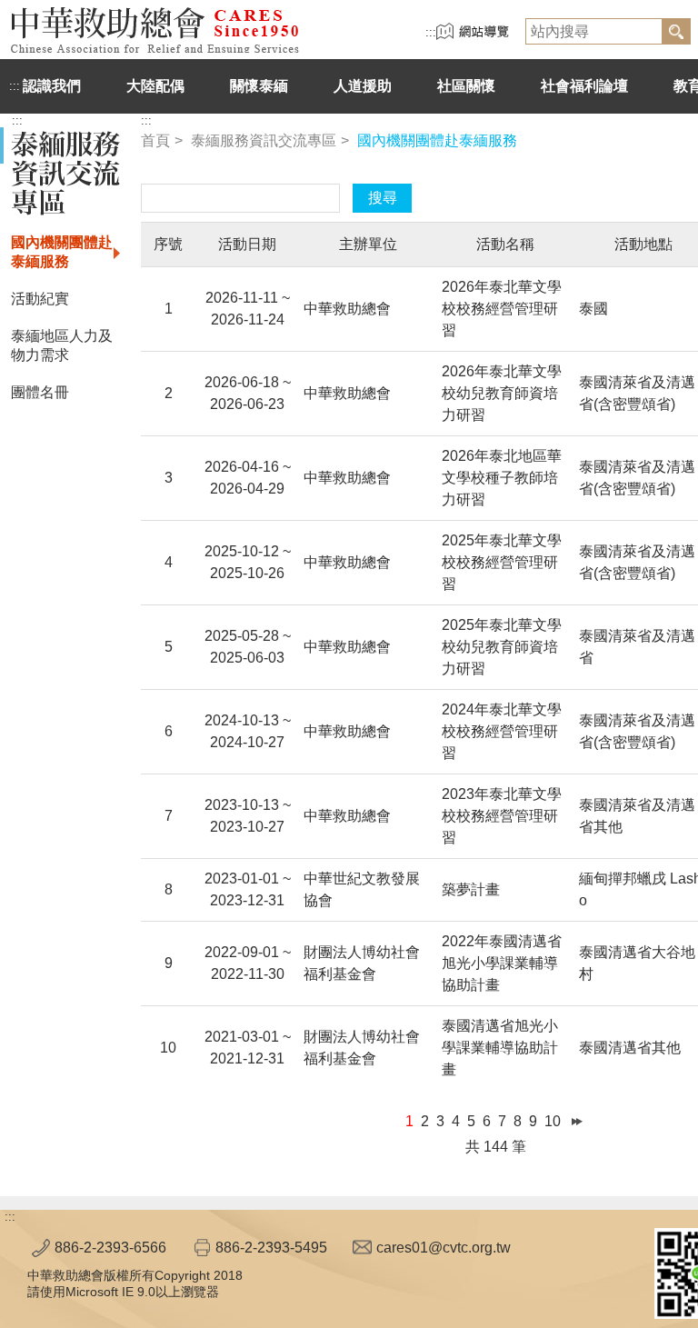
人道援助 (363, 86)
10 (552, 1121)
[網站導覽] (472, 36)
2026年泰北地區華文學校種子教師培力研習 (502, 477)
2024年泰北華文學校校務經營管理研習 (502, 731)
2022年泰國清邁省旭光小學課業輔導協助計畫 (502, 963)
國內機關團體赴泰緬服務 (62, 252)
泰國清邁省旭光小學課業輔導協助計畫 (500, 1047)
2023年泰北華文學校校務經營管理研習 (502, 815)
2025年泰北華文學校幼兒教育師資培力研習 (502, 646)
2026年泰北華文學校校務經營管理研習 (502, 308)
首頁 (155, 140)
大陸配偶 (155, 86)
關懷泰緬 (259, 86)
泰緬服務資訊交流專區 (263, 140)
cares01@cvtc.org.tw (443, 1247)
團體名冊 (40, 392)
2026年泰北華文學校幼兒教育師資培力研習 (502, 393)
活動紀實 (40, 298)
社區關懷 (466, 86)
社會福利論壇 (584, 86)
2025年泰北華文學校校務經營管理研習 (502, 562)
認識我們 (52, 86)
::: (430, 32)
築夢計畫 (471, 889)
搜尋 (382, 197)
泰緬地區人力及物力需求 (62, 345)
